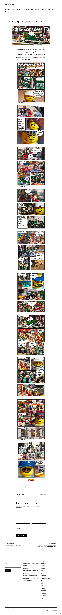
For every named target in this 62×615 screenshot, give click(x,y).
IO (5, 11)
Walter (18, 495)
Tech (42, 598)
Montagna (43, 585)
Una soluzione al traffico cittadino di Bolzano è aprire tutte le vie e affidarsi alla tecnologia (31, 572)
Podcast (43, 588)
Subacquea (50, 9)
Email (33, 522)
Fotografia (7, 9)
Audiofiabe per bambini (28, 9)
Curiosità (43, 570)
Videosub (44, 595)
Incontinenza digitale (45, 578)
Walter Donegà (10, 4)
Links (42, 581)
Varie (45, 494)
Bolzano (43, 568)
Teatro (42, 596)
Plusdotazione (44, 586)
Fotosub (43, 591)
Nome (17, 522)
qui (31, 52)
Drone (42, 571)
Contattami (11, 11)
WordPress (55, 610)
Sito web (18, 528)
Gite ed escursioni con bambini (47, 576)
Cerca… (6, 563)
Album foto (43, 563)
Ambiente (43, 565)
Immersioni (44, 593)
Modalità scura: (57, 613)
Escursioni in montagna (16, 9)
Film (42, 573)
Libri (42, 580)
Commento (19, 509)
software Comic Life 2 (25, 59)
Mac (42, 583)
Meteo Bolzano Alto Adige (40, 9)
